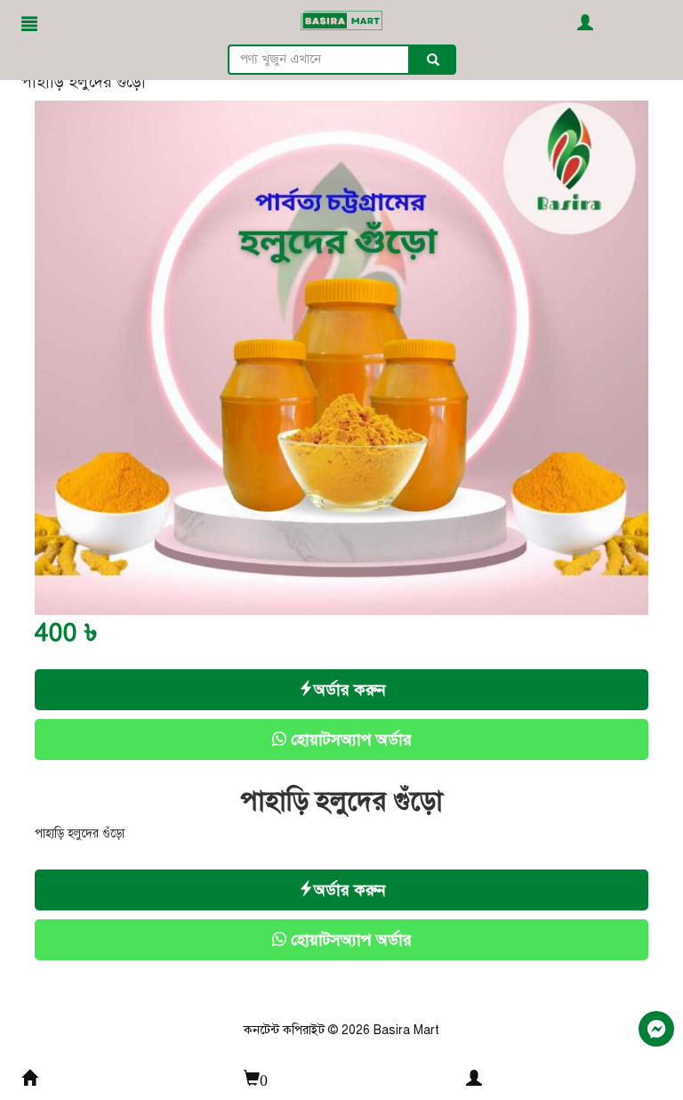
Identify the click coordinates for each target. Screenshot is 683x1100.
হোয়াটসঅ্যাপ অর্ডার (349, 739)
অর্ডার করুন (350, 690)
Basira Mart (406, 1030)
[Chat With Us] (656, 1029)
